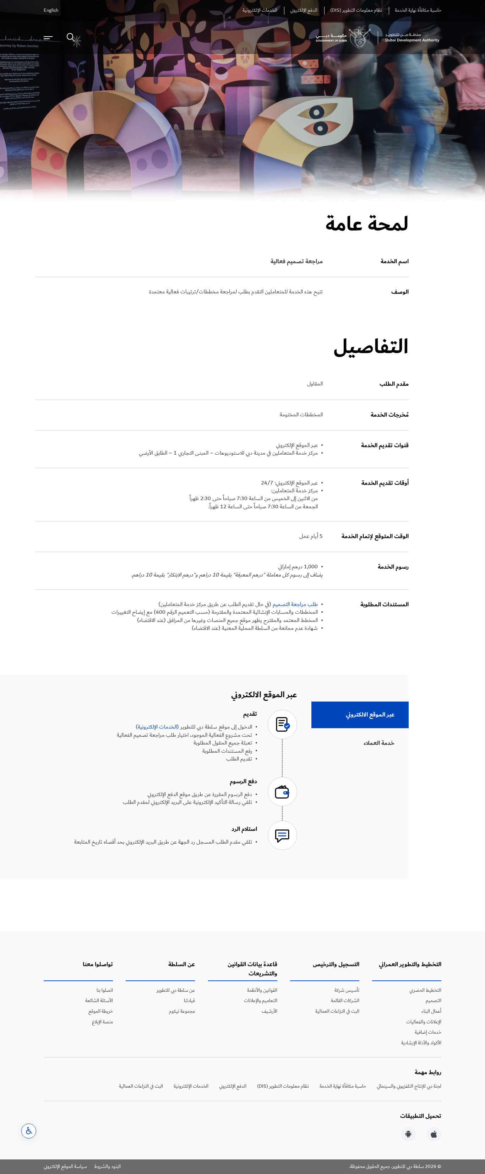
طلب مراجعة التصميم (295, 604)
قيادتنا (189, 1001)
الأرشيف (269, 1011)
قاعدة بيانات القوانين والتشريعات (252, 969)
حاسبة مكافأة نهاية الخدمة (418, 10)
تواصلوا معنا (98, 965)
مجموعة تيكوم (182, 1011)
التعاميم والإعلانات (260, 1001)
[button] (28, 1131)
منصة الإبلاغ (102, 1022)
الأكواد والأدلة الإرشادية (421, 1043)
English (51, 10)
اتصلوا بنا (105, 990)
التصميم (433, 1001)
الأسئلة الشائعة (99, 1001)
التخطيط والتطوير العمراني (410, 965)
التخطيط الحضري (425, 990)
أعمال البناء (431, 1011)
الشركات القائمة (345, 1001)
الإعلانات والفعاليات (423, 1022)
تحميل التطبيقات (420, 1116)
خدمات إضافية (428, 1032)
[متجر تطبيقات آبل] (433, 1135)
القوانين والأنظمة (262, 990)
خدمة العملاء (379, 743)
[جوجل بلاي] (408, 1135)
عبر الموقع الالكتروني (370, 714)
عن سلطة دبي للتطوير (176, 990)
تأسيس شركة (346, 990)
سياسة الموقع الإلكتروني (65, 1166)
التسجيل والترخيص (336, 965)
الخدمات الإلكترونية (260, 10)
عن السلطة (181, 965)
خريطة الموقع (100, 1011)
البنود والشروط (107, 1166)
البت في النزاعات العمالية (337, 1011)
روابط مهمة (428, 1072)
